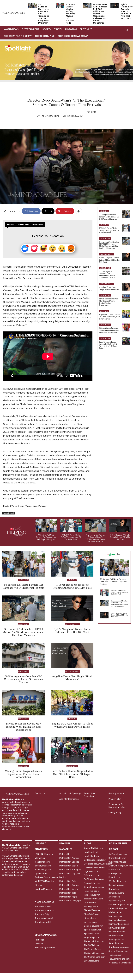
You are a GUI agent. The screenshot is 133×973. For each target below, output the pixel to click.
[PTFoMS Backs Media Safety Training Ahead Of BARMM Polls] (60, 5)
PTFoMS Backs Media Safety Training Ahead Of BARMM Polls (70, 13)
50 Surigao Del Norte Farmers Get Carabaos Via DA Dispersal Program (109, 216)
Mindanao (104, 211)
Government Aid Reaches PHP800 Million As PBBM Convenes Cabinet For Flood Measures (109, 245)
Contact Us (40, 793)
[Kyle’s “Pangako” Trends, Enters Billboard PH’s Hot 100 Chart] (114, 5)
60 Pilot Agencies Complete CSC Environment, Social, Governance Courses (107, 274)
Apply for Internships (69, 799)
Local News (105, 239)
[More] (78, 211)
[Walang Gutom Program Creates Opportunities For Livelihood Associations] (126, 327)
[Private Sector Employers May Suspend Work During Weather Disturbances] (126, 298)
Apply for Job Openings (70, 793)
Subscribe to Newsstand (90, 794)
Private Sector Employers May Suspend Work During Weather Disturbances (109, 302)
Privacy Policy (115, 799)
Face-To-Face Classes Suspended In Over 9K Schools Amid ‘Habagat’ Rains (108, 345)
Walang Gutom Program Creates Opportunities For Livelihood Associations (109, 330)
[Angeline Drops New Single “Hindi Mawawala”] (126, 287)
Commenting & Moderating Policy (117, 805)
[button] (127, 30)
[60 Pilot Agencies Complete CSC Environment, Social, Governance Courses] (126, 271)
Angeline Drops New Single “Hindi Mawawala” (109, 288)
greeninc (104, 311)
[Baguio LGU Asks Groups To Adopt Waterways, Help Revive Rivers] (126, 314)
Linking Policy (115, 812)
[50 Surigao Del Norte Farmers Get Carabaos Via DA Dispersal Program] (32, 5)
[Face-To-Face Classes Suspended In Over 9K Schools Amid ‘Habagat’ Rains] (126, 341)
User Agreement (116, 793)
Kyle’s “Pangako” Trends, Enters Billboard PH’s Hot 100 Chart (127, 11)
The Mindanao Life (49, 115)
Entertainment (8, 513)
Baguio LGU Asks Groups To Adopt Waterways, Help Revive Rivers (109, 317)
